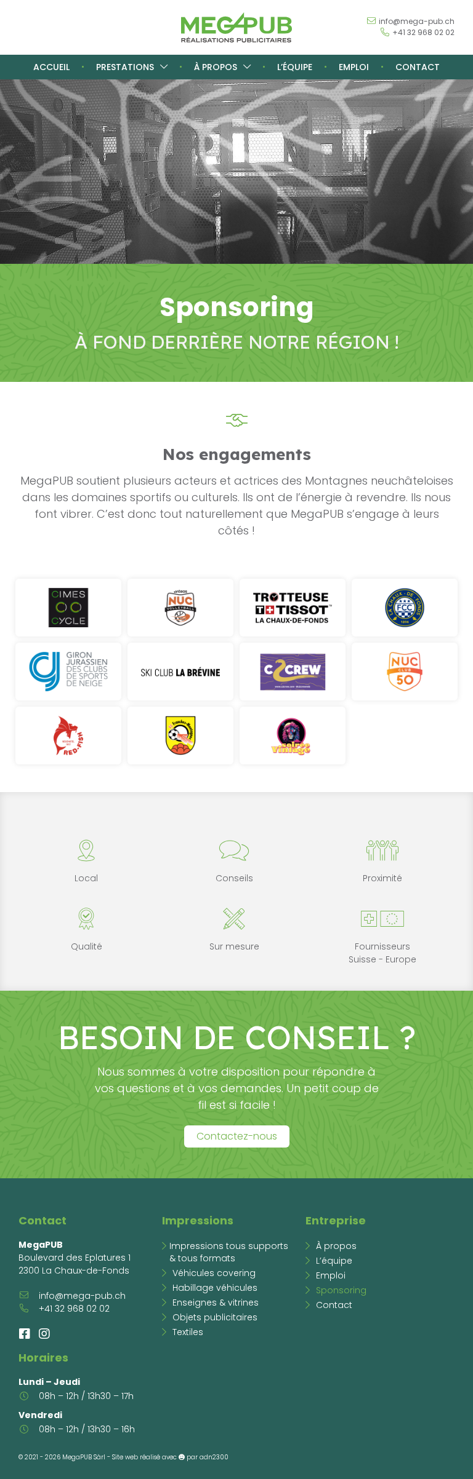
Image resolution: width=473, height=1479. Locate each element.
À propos (215, 67)
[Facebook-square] (24, 1334)
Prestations (125, 67)
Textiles (187, 1332)
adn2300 (214, 1457)
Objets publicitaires (214, 1317)
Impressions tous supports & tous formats (228, 1252)
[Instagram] (44, 1334)
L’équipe (294, 67)
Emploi (354, 67)
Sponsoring (341, 1290)
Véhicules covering (214, 1273)
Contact (417, 67)
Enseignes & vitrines (215, 1302)
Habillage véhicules (214, 1288)
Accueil (51, 67)
